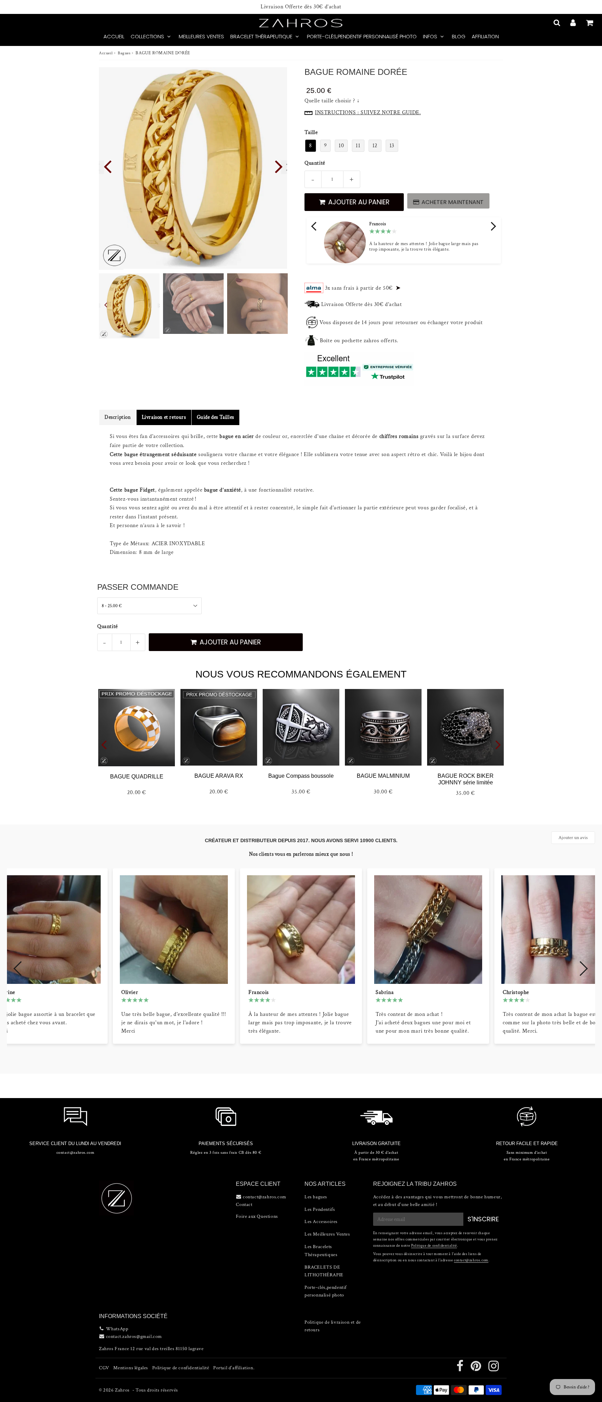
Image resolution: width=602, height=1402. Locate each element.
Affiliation (485, 36)
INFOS (430, 36)
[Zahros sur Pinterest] (476, 1369)
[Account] (574, 22)
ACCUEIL (113, 36)
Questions (267, 1216)
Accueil (106, 53)
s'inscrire (483, 1219)
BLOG (458, 36)
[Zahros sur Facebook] (460, 1369)
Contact (244, 1204)
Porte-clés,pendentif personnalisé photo (362, 36)
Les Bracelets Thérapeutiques (320, 1251)
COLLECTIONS (147, 36)
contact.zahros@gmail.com (134, 1336)
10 (341, 145)
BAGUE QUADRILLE (136, 777)
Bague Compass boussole (301, 776)
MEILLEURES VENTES (201, 36)
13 (391, 145)
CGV (104, 1368)
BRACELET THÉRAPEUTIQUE (261, 36)
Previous (107, 165)
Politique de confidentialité (434, 1245)
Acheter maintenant (453, 202)
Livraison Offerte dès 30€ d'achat (301, 6)
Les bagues (315, 1197)
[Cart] (590, 22)
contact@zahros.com (471, 1260)
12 (375, 145)
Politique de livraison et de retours (332, 1326)
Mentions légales (130, 1368)
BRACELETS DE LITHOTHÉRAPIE (324, 1271)
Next (278, 165)
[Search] (557, 22)
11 (358, 145)
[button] (314, 226)
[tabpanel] (129, 306)
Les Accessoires (321, 1222)
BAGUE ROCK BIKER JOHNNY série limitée (466, 779)
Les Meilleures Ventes (327, 1234)
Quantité (314, 163)
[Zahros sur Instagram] (494, 1369)
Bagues (124, 53)
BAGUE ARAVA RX (218, 776)
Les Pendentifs (319, 1209)
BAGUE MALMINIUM (383, 776)
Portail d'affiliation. (233, 1368)
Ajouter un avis (573, 838)
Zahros (122, 1390)
